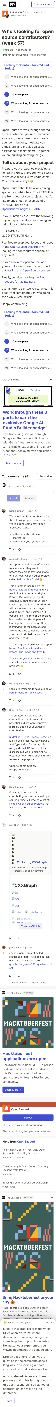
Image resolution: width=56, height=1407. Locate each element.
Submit (13, 498)
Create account (43, 4)
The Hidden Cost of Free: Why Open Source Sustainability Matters (23, 1153)
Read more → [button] (13, 463)
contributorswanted (15, 54)
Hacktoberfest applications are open (24, 1056)
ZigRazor (23, 862)
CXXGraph (39, 862)
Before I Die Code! (28, 579)
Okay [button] (9, 1401)
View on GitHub (30, 926)
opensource (23, 49)
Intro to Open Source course (31, 270)
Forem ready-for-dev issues (25, 692)
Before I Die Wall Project (23, 589)
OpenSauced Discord (24, 246)
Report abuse (39, 982)
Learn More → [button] (13, 1089)
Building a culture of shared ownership (25, 1184)
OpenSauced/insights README (22, 209)
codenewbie (38, 54)
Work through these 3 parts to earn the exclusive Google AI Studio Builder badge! (25, 420)
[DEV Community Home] (12, 4)
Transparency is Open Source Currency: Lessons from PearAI (25, 1170)
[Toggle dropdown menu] (51, 379)
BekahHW (16, 12)
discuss (8, 49)
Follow (28, 1117)
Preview (30, 498)
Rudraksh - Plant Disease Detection (30, 736)
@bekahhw (29, 658)
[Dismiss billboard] (51, 1322)
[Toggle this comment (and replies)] (4, 516)
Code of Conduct (18, 982)
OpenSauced (34, 12)
